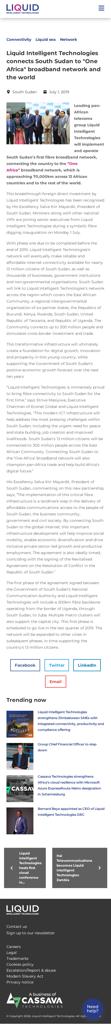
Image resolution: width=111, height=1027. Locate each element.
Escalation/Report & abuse (31, 970)
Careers (13, 947)
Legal (11, 952)
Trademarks (17, 958)
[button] (101, 9)
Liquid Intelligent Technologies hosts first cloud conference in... (30, 867)
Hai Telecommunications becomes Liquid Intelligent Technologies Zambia (74, 868)
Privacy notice (19, 982)
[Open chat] (93, 1009)
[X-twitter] (88, 908)
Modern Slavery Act (24, 976)
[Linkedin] (99, 908)
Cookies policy (20, 964)
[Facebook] (77, 908)
